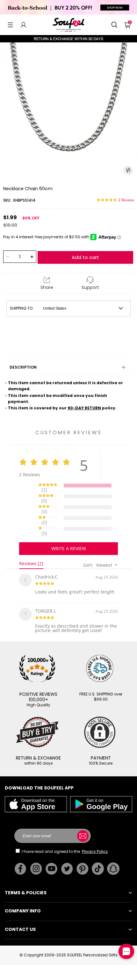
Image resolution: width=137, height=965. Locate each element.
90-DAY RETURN (84, 408)
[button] (10, 25)
